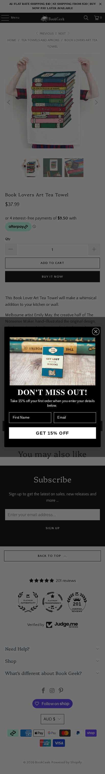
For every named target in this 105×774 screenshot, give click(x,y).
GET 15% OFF (52, 433)
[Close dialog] (96, 331)
